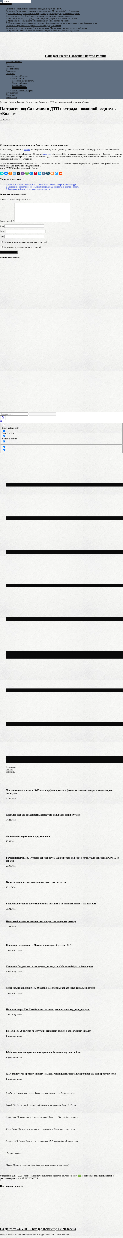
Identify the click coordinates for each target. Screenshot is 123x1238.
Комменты (10, 772)
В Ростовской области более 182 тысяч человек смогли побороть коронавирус (41, 184)
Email (2, 231)
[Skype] (39, 173)
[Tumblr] (44, 173)
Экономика (11, 71)
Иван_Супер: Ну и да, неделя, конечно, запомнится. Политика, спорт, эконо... (41, 1129)
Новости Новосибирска (22, 90)
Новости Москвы (19, 76)
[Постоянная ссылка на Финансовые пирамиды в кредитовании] (11, 831)
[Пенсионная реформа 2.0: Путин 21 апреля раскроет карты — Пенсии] (5, 283)
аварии (27, 149)
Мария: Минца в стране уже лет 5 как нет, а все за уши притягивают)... (38, 1165)
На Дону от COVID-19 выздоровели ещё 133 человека (38, 1229)
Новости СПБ (18, 78)
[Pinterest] (35, 173)
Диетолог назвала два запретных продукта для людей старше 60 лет (43, 814)
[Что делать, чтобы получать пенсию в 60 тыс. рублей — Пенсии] (5, 345)
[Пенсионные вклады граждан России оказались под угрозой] (5, 327)
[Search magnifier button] (3, 418)
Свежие (9, 769)
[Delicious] (56, 173)
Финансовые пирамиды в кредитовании (28, 836)
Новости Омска (19, 86)
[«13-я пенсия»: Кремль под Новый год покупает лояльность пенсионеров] (5, 316)
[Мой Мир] (31, 173)
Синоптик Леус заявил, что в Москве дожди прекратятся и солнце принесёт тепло (64, 690)
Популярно (11, 767)
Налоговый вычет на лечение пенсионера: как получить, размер (41, 921)
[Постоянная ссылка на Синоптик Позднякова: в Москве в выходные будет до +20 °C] (11, 940)
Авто (8, 64)
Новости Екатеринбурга (23, 81)
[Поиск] (1, 2)
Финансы (10, 66)
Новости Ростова (19, 88)
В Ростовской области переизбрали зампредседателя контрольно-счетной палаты (42, 187)
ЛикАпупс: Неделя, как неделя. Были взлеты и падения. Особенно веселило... (41, 1093)
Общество (10, 73)
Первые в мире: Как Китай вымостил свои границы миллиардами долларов (40, 16)
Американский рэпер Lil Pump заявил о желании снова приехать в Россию (59, 724)
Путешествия (12, 93)
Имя (2, 226)
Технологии (11, 98)
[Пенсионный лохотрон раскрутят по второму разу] (5, 408)
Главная (3, 102)
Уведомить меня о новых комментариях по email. (26, 242)
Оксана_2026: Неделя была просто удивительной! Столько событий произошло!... (43, 1141)
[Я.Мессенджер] (2, 173)
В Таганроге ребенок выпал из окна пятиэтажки (28, 189)
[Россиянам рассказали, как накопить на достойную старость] (5, 397)
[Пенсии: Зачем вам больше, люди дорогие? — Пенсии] (5, 364)
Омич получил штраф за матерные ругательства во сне (36, 882)
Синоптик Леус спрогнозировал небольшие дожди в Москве (33, 26)
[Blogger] (52, 173)
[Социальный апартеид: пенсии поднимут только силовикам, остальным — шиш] (5, 272)
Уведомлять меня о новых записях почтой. (23, 247)
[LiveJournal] (48, 173)
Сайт (2, 237)
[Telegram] (14, 173)
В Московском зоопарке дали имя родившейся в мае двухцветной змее (38, 21)
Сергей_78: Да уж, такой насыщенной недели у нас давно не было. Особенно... (42, 1105)
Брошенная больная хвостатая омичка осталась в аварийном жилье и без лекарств (51, 903)
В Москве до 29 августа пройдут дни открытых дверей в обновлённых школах (41, 18)
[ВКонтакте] (6, 173)
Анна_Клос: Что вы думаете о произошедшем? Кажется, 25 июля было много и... (43, 1117)
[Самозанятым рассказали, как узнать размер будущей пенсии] (5, 294)
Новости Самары (19, 83)
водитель (47, 154)
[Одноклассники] (10, 173)
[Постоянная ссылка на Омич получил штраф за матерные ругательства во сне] (11, 877)
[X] (18, 173)
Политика (10, 95)
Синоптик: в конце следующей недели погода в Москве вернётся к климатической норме (46, 28)
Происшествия (12, 69)
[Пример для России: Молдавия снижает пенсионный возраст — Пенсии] (5, 386)
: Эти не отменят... (14, 1153)
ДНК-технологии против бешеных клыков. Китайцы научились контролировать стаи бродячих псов (51, 23)
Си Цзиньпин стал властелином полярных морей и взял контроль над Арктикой (42, 30)
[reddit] (60, 173)
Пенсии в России (14, 61)
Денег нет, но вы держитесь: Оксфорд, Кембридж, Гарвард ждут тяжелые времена (43, 13)
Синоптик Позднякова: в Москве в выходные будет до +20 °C (34, 9)
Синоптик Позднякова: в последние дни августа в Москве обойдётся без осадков (42, 11)
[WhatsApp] (27, 173)
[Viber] (23, 173)
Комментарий (7, 221)
